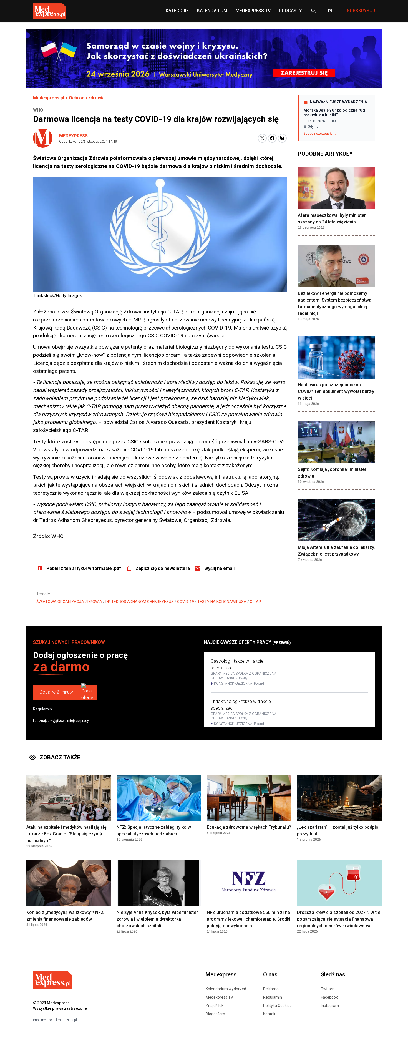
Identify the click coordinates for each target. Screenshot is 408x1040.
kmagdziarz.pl (66, 1020)
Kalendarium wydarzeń (226, 989)
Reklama (271, 989)
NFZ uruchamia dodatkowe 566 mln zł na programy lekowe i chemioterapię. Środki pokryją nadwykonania (248, 919)
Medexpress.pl (48, 98)
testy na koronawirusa (221, 601)
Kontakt (270, 1014)
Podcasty (290, 10)
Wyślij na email (219, 568)
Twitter (327, 989)
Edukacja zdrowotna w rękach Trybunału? (249, 827)
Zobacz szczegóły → (319, 133)
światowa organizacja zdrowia (69, 601)
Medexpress (73, 136)
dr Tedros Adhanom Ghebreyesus (139, 601)
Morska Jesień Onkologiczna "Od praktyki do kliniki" (334, 112)
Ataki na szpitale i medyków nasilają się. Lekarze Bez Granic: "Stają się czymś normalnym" (67, 834)
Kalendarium (212, 10)
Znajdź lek (214, 1005)
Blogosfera (215, 1014)
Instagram (330, 1005)
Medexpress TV (219, 997)
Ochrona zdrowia (87, 98)
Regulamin (42, 709)
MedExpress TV (253, 10)
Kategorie (177, 10)
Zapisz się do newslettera (162, 568)
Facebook (329, 997)
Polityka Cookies (277, 1005)
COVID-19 (185, 601)
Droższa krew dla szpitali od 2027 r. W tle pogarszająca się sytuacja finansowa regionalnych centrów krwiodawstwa (338, 919)
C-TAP (255, 601)
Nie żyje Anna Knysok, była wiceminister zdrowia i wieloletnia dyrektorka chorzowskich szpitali (157, 919)
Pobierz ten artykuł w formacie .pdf (83, 568)
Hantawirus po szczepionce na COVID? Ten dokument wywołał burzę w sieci (336, 391)
